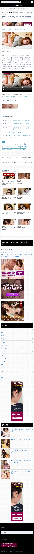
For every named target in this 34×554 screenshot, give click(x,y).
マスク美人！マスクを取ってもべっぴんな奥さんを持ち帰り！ (17, 158)
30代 (3, 116)
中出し (4, 146)
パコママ (3, 358)
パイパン (17, 144)
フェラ (22, 144)
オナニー (3, 352)
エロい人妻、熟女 (17, 5)
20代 (2, 329)
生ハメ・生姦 (6, 149)
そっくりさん (5, 345)
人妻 (2, 368)
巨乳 (9, 146)
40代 (2, 335)
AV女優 (3, 342)
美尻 (21, 149)
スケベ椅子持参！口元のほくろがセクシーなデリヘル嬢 (17, 162)
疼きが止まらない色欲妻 (15, 132)
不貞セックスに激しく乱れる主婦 (20, 439)
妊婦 (2, 371)
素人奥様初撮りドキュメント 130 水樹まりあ (21, 472)
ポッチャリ (28, 144)
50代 (2, 339)
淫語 (19, 146)
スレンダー (10, 144)
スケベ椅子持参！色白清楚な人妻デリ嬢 (19, 120)
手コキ (14, 146)
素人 (12, 149)
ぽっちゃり (4, 348)
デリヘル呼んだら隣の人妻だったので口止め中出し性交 (20, 136)
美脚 (25, 149)
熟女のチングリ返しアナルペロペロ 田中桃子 (14, 29)
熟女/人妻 (24, 146)
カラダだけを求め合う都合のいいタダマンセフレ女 (20, 124)
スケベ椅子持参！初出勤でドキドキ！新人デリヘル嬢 (20, 128)
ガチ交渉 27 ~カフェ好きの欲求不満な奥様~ (21, 430)
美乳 (16, 149)
